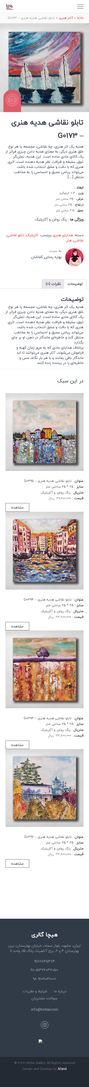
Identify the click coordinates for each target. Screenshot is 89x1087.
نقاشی (78, 240)
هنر (69, 240)
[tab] (75, 283)
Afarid (62, 1069)
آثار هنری (66, 18)
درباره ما (60, 991)
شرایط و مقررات (35, 991)
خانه (80, 18)
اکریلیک (32, 235)
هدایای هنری (63, 235)
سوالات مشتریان (44, 998)
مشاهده (17, 507)
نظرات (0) (53, 284)
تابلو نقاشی (15, 235)
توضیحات (75, 284)
